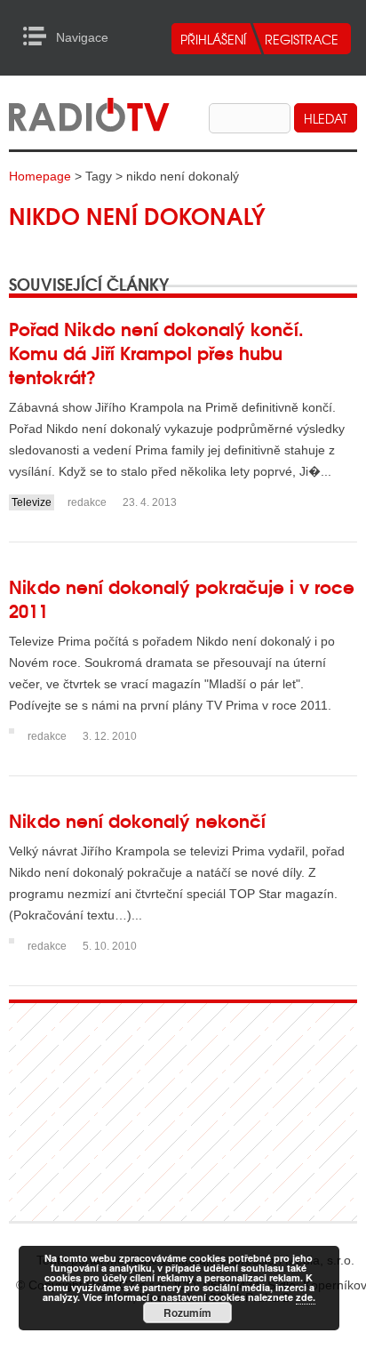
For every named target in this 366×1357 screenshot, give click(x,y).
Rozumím (187, 1313)
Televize (32, 502)
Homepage (40, 176)
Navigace (39, 36)
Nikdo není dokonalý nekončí (137, 819)
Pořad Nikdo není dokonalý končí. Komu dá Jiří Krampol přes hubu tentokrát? (156, 351)
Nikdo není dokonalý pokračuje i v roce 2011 (181, 597)
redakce (87, 502)
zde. (305, 1297)
